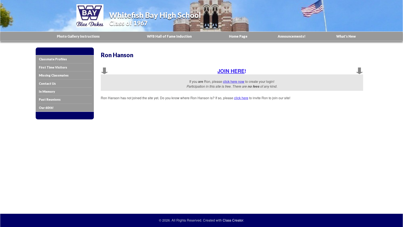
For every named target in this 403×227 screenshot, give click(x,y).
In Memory (47, 91)
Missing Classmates (54, 75)
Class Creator (233, 220)
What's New (346, 36)
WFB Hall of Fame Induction (169, 36)
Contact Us (47, 83)
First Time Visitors (53, 67)
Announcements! (291, 36)
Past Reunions (50, 99)
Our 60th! (46, 108)
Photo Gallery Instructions (78, 36)
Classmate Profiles (53, 59)
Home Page (238, 36)
